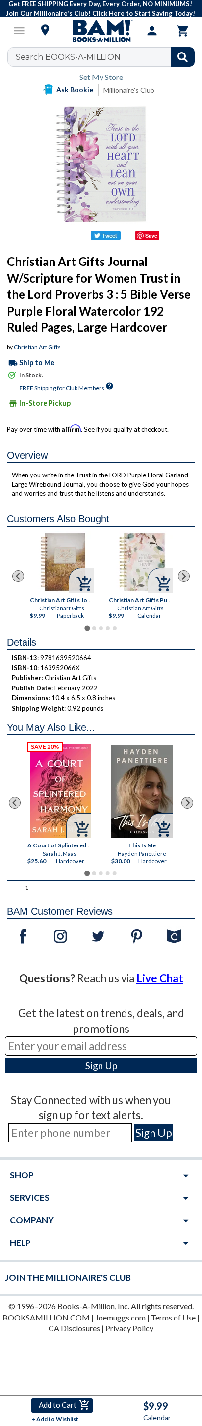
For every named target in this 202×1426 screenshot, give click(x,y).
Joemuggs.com (120, 1317)
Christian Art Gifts (37, 347)
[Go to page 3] (101, 628)
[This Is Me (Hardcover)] (142, 791)
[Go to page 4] (108, 628)
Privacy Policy (129, 1328)
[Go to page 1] (87, 628)
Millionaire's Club (128, 90)
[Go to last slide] (18, 576)
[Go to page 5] (115, 628)
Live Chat (159, 978)
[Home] (101, 31)
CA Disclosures (74, 1328)
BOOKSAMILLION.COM (46, 1317)
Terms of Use (173, 1317)
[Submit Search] (183, 57)
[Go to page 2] (94, 628)
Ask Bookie (74, 89)
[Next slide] (184, 576)
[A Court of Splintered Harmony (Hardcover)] (61, 791)
